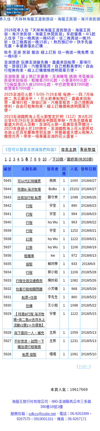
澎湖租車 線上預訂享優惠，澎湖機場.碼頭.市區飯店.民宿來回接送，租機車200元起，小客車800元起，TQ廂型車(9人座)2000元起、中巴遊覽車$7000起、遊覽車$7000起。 (49, 82)
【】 (84, 367)
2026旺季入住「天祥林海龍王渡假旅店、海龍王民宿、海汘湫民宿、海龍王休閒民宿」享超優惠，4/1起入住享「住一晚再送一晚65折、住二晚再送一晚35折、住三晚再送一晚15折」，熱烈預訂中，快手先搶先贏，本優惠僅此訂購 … (50, 38)
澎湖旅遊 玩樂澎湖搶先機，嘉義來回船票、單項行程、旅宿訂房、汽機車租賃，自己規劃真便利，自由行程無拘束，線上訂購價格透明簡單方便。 (49, 66)
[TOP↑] (90, 421)
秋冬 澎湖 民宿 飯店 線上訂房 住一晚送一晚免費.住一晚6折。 (49, 54)
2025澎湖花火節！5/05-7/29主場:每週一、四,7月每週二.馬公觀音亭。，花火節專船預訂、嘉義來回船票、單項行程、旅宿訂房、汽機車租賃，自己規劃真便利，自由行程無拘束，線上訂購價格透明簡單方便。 (49, 102)
